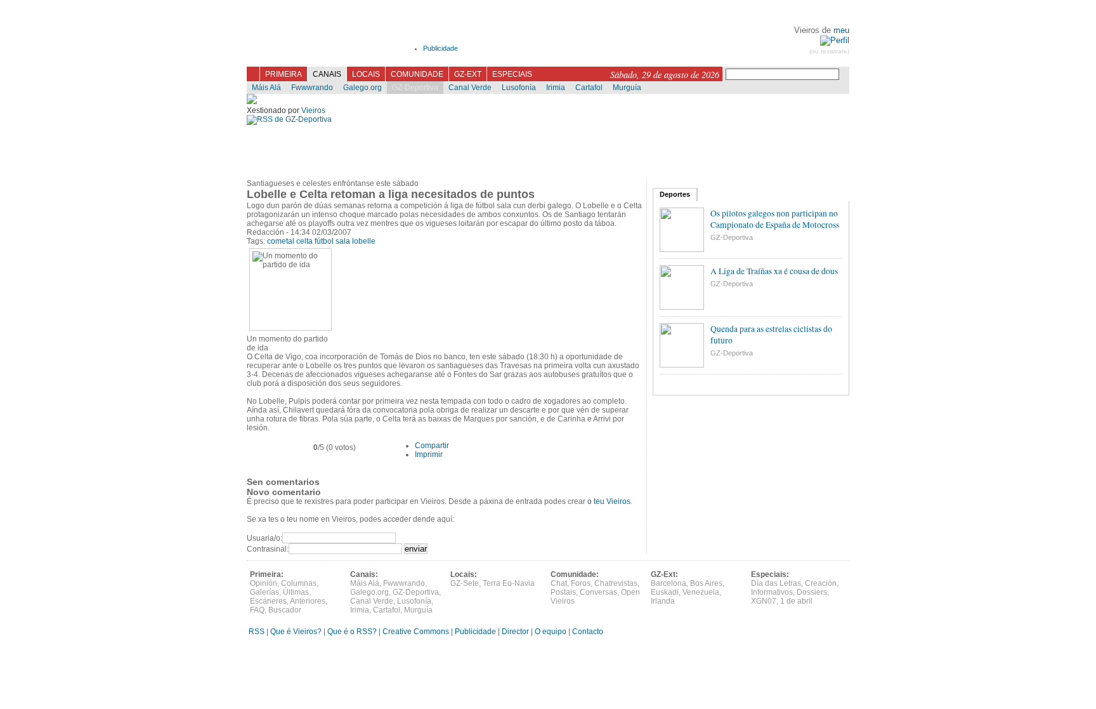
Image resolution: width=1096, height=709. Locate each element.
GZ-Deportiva (415, 87)
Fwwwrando (312, 87)
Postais (563, 592)
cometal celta (290, 241)
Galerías (264, 592)
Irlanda (663, 601)
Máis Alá (266, 87)
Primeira (283, 74)
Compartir (432, 445)
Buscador (284, 610)
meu (841, 30)
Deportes (675, 194)
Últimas (296, 592)
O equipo (550, 631)
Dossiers (812, 592)
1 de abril (796, 601)
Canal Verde (470, 87)
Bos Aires (706, 583)
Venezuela (700, 592)
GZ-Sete (464, 583)
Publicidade (440, 48)
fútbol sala (332, 241)
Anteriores (307, 601)
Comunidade (417, 74)
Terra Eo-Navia (509, 583)
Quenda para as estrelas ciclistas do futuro (771, 334)
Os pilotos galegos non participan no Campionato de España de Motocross (774, 219)
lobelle (363, 241)
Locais (366, 74)
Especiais (512, 74)
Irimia (555, 87)
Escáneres (268, 601)
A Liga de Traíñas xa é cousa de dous (774, 271)
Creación (821, 583)
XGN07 (763, 601)
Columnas (298, 583)
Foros (580, 583)
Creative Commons (415, 631)
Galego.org (362, 87)
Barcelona (668, 583)
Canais (327, 74)
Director (515, 631)
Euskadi (665, 592)
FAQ (257, 610)
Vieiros (340, 43)
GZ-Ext (467, 74)
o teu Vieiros (608, 501)
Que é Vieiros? (296, 631)
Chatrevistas (615, 583)
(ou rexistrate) (829, 51)
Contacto (587, 631)
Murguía (627, 87)
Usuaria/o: (264, 538)
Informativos (772, 592)
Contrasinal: (268, 549)
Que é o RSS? (352, 631)
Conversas (598, 592)
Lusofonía (519, 87)
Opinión (263, 583)
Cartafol (589, 87)
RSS (255, 631)
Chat (559, 583)
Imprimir (429, 454)
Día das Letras (776, 583)
